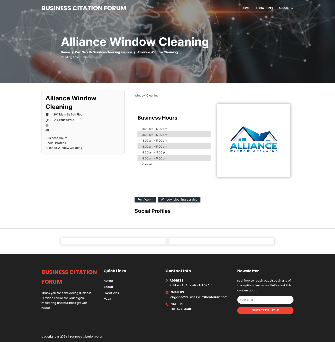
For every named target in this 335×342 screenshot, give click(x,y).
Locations (264, 8)
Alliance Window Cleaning (64, 148)
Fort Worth (83, 52)
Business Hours (56, 138)
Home (246, 8)
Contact (110, 299)
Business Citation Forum (83, 8)
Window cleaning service (112, 52)
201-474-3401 (180, 309)
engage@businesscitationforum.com (199, 297)
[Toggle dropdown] (292, 8)
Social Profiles (56, 143)
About (108, 287)
